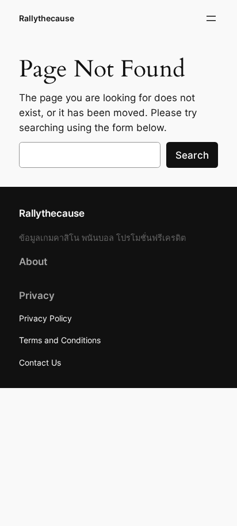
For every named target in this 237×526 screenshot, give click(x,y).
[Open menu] (211, 18)
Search (192, 155)
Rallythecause (46, 18)
